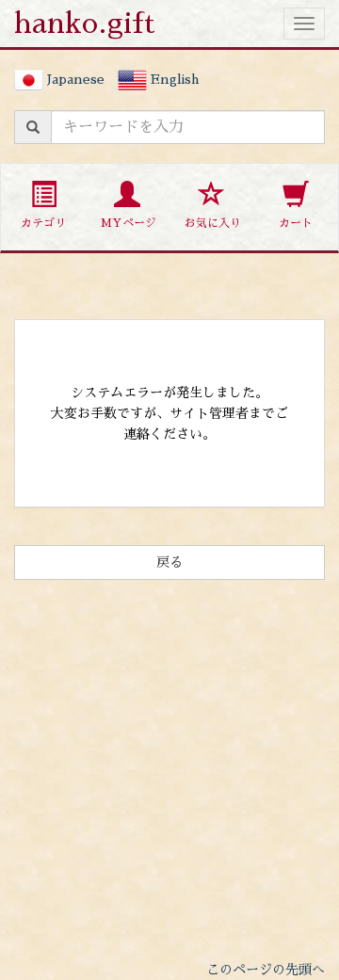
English (173, 79)
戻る (169, 562)
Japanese (74, 79)
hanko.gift (84, 23)
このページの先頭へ (265, 969)
